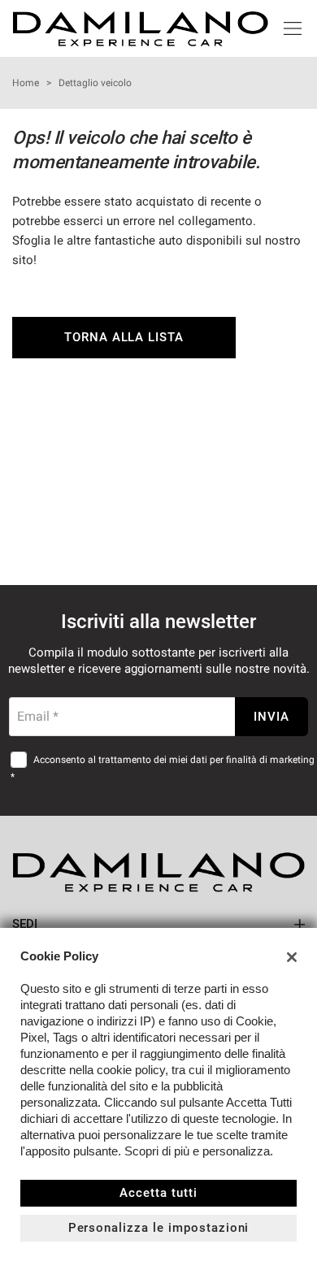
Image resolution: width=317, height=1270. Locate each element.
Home (25, 83)
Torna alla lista (124, 337)
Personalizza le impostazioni (159, 1227)
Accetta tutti (158, 1192)
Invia (271, 716)
